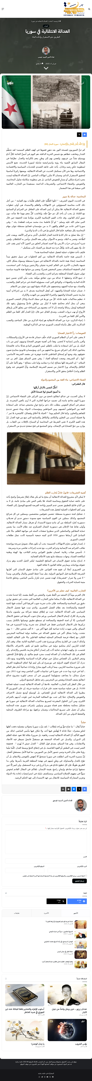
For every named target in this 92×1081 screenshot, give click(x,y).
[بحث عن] (89, 9)
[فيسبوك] (84, 134)
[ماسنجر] (74, 789)
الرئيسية (56, 21)
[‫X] (79, 134)
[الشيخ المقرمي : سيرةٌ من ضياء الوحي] (80, 934)
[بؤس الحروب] (67, 1030)
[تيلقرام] (42, 1077)
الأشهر (75, 913)
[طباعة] (63, 789)
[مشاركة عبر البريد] (68, 789)
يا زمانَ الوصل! (37, 1044)
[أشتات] (74, 9)
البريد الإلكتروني (82, 866)
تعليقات (16, 913)
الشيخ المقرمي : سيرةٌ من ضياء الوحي (61, 931)
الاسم (85, 857)
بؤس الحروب (81, 1044)
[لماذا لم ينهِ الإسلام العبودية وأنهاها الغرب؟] (80, 924)
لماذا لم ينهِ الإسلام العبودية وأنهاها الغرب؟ (59, 921)
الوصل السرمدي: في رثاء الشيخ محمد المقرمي (58, 941)
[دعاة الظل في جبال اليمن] (80, 954)
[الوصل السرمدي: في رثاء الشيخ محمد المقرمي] (80, 944)
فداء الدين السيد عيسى (46, 57)
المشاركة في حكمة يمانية (46, 1073)
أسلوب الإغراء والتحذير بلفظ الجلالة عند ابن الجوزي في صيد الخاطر (24, 1010)
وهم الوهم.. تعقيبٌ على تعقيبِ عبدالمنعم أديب (57, 961)
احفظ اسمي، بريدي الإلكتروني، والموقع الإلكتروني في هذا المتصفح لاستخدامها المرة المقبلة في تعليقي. (53, 876)
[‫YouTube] (47, 1077)
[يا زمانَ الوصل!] (24, 1030)
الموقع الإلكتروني (39, 866)
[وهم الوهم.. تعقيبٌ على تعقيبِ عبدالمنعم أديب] (80, 964)
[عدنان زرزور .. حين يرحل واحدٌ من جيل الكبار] (67, 995)
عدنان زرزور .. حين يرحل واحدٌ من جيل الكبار (69, 1010)
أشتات (51, 21)
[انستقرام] (44, 1077)
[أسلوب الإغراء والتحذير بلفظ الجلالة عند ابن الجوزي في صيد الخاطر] (24, 995)
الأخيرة (46, 913)
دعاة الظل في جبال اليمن (65, 951)
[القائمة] (3, 9)
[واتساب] (39, 1077)
